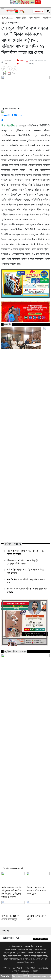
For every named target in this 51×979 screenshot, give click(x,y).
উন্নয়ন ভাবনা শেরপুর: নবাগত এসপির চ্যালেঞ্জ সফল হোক (36, 890)
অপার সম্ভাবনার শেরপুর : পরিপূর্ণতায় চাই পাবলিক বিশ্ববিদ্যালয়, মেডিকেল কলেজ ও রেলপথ (11, 892)
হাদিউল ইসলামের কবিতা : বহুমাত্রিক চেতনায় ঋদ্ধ (26, 581)
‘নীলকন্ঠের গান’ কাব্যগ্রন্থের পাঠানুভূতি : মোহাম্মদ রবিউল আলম (23, 562)
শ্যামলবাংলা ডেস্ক (8, 62)
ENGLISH (7, 18)
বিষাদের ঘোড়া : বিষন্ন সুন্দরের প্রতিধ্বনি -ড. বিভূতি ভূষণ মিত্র (25, 552)
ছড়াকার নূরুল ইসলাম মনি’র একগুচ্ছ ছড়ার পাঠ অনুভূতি (27, 590)
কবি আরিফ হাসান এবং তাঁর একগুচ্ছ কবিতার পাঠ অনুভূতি (25, 571)
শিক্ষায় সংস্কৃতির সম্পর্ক (13, 868)
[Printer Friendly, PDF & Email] (25, 73)
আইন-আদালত (34, 18)
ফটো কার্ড (20, 62)
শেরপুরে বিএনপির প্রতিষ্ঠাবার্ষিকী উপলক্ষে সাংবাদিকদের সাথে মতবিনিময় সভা (21, 534)
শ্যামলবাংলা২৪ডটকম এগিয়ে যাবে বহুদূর (10, 917)
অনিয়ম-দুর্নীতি (21, 18)
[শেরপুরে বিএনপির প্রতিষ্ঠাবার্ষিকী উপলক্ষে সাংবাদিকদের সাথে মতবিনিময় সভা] (21, 338)
